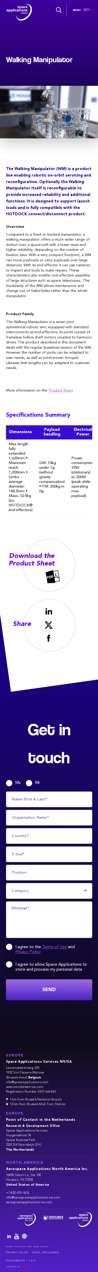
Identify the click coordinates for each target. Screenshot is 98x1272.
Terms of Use (54, 947)
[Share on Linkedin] (48, 611)
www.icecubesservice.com (25, 1087)
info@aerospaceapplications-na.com (33, 1197)
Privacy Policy (28, 952)
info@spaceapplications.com (27, 1082)
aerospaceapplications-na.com (29, 1202)
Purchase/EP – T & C (21, 1260)
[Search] (58, 9)
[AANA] (24, 1219)
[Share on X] (48, 625)
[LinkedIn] (9, 1237)
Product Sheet (61, 390)
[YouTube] (17, 1237)
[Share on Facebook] (48, 638)
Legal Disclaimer (45, 1252)
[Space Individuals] (24, 1237)
